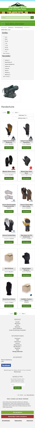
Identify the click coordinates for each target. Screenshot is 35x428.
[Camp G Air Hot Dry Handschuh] (9, 130)
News (17, 350)
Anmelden (16, 12)
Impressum (17, 338)
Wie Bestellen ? (17, 346)
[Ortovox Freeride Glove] (9, 224)
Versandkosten (30, 395)
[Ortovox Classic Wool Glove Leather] (26, 194)
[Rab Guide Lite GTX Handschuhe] (26, 224)
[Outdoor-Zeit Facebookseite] (6, 365)
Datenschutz (17, 341)
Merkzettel (17, 327)
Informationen (9, 147)
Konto (17, 325)
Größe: (5, 33)
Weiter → (17, 112)
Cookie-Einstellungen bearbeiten (17, 330)
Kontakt (17, 322)
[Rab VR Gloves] (9, 257)
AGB (17, 340)
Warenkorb (17, 323)
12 (22, 118)
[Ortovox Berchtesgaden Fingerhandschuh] (9, 194)
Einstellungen (6, 420)
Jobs (2, 361)
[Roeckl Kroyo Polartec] (9, 288)
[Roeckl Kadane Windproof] (26, 257)
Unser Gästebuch (17, 328)
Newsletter (17, 348)
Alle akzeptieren (17, 412)
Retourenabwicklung (6, 359)
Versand (17, 343)
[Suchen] (32, 17)
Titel (22, 115)
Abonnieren (18, 388)
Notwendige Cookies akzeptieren (17, 416)
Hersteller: (6, 56)
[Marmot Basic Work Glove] (26, 161)
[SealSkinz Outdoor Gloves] (26, 288)
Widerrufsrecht (17, 345)
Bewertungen (17, 372)
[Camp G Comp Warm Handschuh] (26, 130)
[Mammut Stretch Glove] (9, 161)
